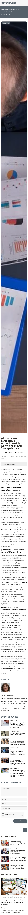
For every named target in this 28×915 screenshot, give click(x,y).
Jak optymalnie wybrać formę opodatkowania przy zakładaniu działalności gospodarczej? (18, 725)
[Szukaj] (25, 830)
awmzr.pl (12, 532)
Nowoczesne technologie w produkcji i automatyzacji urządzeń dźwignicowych (17, 867)
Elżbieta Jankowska (6, 452)
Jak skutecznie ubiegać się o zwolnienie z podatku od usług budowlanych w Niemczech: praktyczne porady (18, 773)
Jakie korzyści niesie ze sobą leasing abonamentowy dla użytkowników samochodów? (18, 859)
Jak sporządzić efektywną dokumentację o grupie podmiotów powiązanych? (18, 742)
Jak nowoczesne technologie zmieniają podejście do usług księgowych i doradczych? (18, 752)
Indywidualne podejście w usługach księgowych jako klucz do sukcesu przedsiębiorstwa (17, 851)
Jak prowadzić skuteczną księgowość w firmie (17, 734)
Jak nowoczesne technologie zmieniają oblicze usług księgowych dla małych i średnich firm (17, 762)
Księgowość (6, 23)
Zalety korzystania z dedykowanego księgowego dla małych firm (18, 843)
